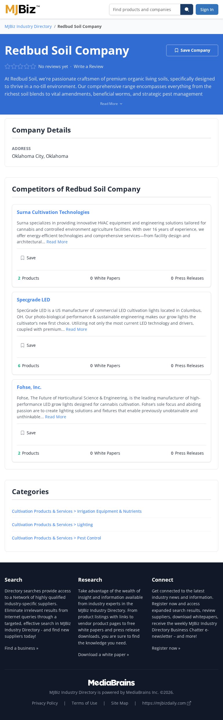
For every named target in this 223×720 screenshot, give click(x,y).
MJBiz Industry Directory (28, 26)
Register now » (166, 648)
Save (31, 257)
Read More (57, 241)
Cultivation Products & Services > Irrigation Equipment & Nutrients (77, 511)
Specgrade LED (33, 299)
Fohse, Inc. (29, 387)
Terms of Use (84, 703)
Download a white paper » (103, 654)
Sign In (207, 9)
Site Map (119, 703)
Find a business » (21, 648)
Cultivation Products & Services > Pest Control (56, 538)
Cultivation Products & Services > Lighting (52, 524)
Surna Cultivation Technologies (53, 212)
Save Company (195, 50)
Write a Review (88, 66)
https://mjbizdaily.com (164, 703)
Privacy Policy (45, 703)
